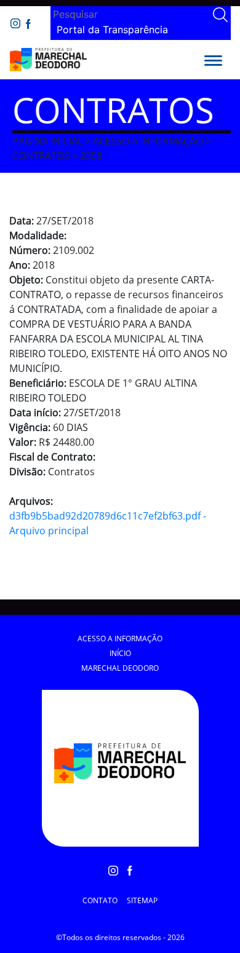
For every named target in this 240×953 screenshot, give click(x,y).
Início (120, 653)
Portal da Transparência (112, 29)
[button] (213, 59)
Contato (100, 900)
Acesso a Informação (120, 638)
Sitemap (142, 900)
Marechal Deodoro (120, 668)
